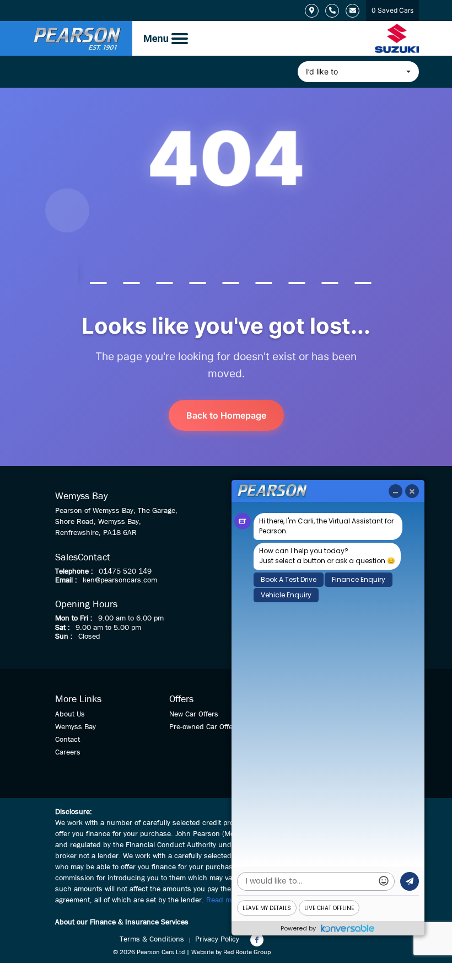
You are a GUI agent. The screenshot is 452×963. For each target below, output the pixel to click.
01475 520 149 (125, 571)
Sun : (64, 636)
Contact (67, 739)
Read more (224, 900)
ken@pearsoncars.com (120, 580)
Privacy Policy (217, 939)
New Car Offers (193, 714)
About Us (70, 714)
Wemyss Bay (75, 727)
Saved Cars (392, 10)
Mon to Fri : (74, 618)
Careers (67, 752)
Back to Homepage (226, 415)
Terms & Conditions (152, 939)
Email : (66, 580)
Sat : (62, 628)
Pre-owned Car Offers (204, 727)
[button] (358, 71)
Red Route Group (247, 952)
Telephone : (74, 571)
